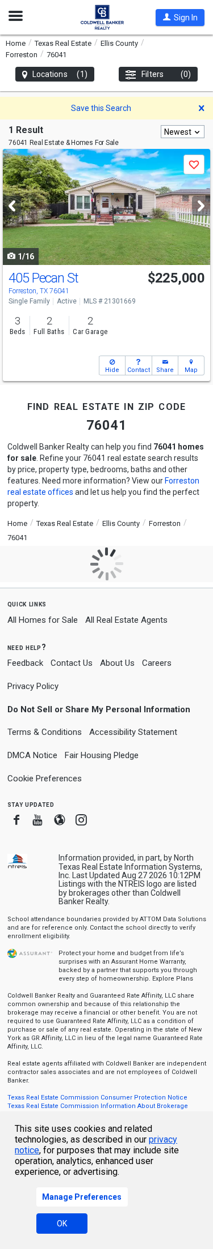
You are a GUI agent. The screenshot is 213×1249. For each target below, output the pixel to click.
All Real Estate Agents (126, 620)
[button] (180, 17)
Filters (166, 74)
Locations (59, 74)
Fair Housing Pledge (102, 755)
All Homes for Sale (42, 620)
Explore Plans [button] (172, 978)
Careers (157, 663)
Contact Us (72, 663)
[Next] (201, 206)
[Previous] (12, 206)
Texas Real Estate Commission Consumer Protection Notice (97, 1097)
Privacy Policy (33, 686)
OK (62, 1223)
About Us (117, 663)
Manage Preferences (82, 1196)
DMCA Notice (32, 755)
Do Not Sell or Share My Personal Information (98, 709)
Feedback (25, 663)
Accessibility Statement (133, 732)
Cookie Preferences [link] (44, 778)
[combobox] (182, 131)
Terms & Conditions (44, 732)
